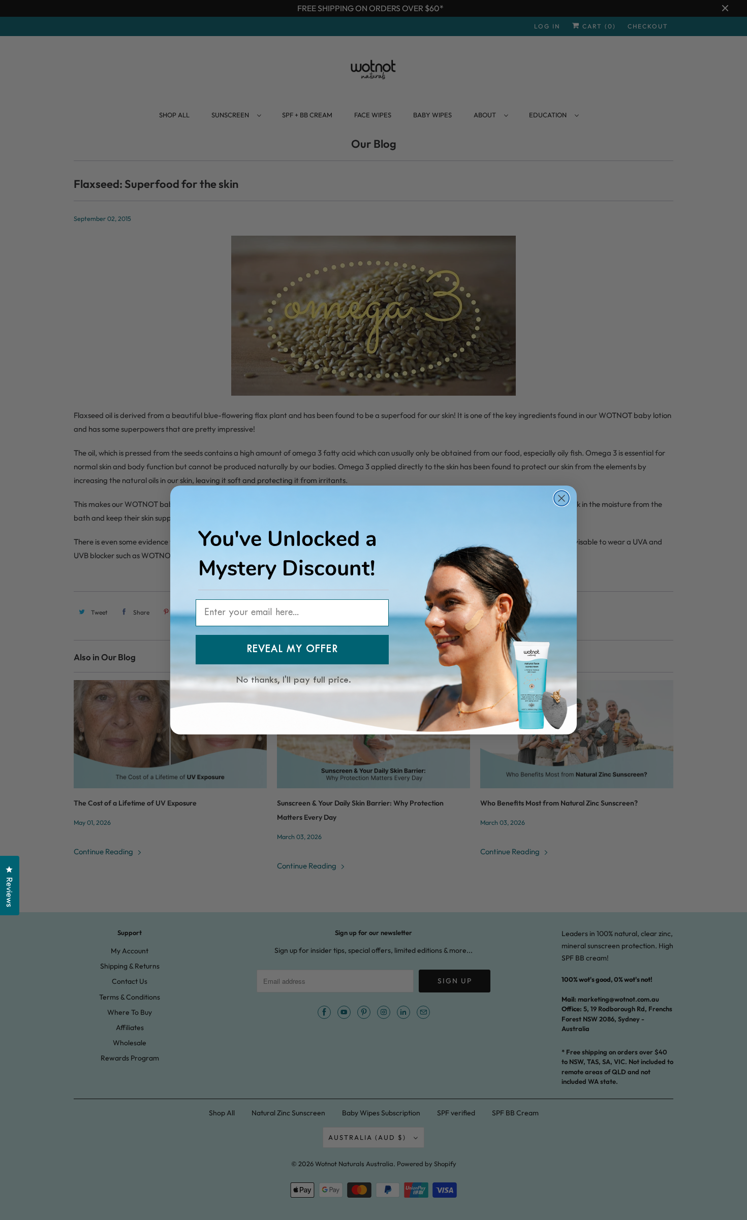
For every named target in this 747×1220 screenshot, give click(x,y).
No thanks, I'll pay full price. (293, 678)
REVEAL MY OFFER (292, 649)
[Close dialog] (561, 498)
